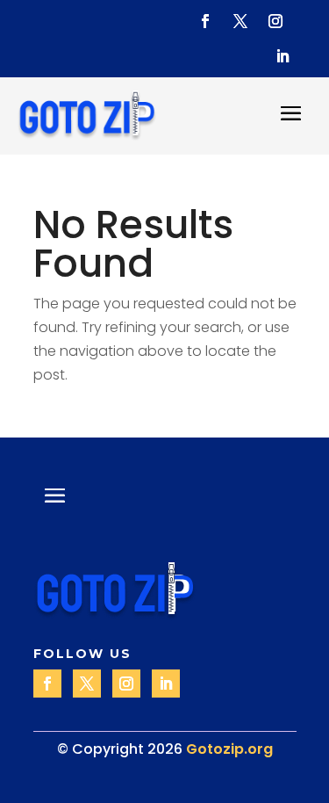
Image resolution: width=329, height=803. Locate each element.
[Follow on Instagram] (275, 21)
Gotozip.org (229, 749)
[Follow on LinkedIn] (282, 56)
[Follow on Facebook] (205, 21)
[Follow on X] (240, 21)
